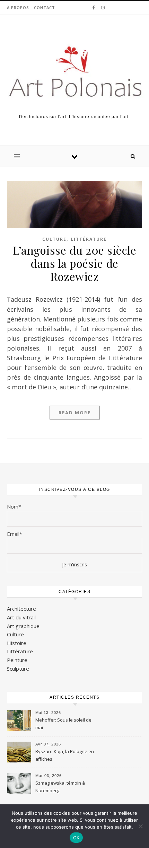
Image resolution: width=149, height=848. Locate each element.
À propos (18, 7)
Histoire (16, 642)
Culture (54, 239)
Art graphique (23, 625)
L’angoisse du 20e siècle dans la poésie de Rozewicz (74, 263)
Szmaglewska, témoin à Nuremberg (60, 787)
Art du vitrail (21, 617)
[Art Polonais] (74, 72)
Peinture (17, 659)
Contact (44, 7)
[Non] (140, 826)
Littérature (89, 239)
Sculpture (18, 668)
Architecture (21, 608)
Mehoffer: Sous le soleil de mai (63, 724)
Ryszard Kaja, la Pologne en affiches (64, 755)
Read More (75, 412)
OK (76, 837)
